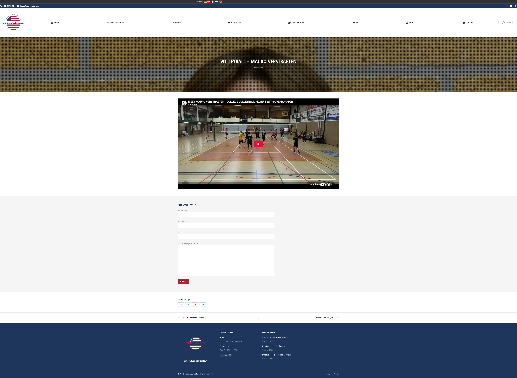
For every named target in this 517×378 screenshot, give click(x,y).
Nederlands (216, 1)
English (220, 1)
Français (212, 1)
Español (209, 1)
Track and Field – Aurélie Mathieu (276, 354)
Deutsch (205, 1)
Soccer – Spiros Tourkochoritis (275, 337)
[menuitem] (55, 23)
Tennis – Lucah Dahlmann (273, 346)
